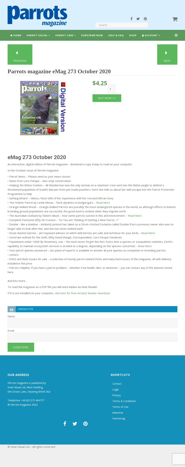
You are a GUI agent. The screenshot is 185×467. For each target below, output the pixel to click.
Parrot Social (37, 35)
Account (151, 35)
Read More (103, 202)
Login (115, 389)
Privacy (116, 395)
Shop (133, 35)
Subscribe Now (92, 35)
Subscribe (21, 347)
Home (17, 35)
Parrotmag (118, 418)
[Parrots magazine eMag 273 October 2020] (47, 107)
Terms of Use (120, 407)
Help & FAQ (116, 35)
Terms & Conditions (124, 401)
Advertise (117, 412)
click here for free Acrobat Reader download (82, 293)
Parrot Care (64, 35)
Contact (117, 383)
